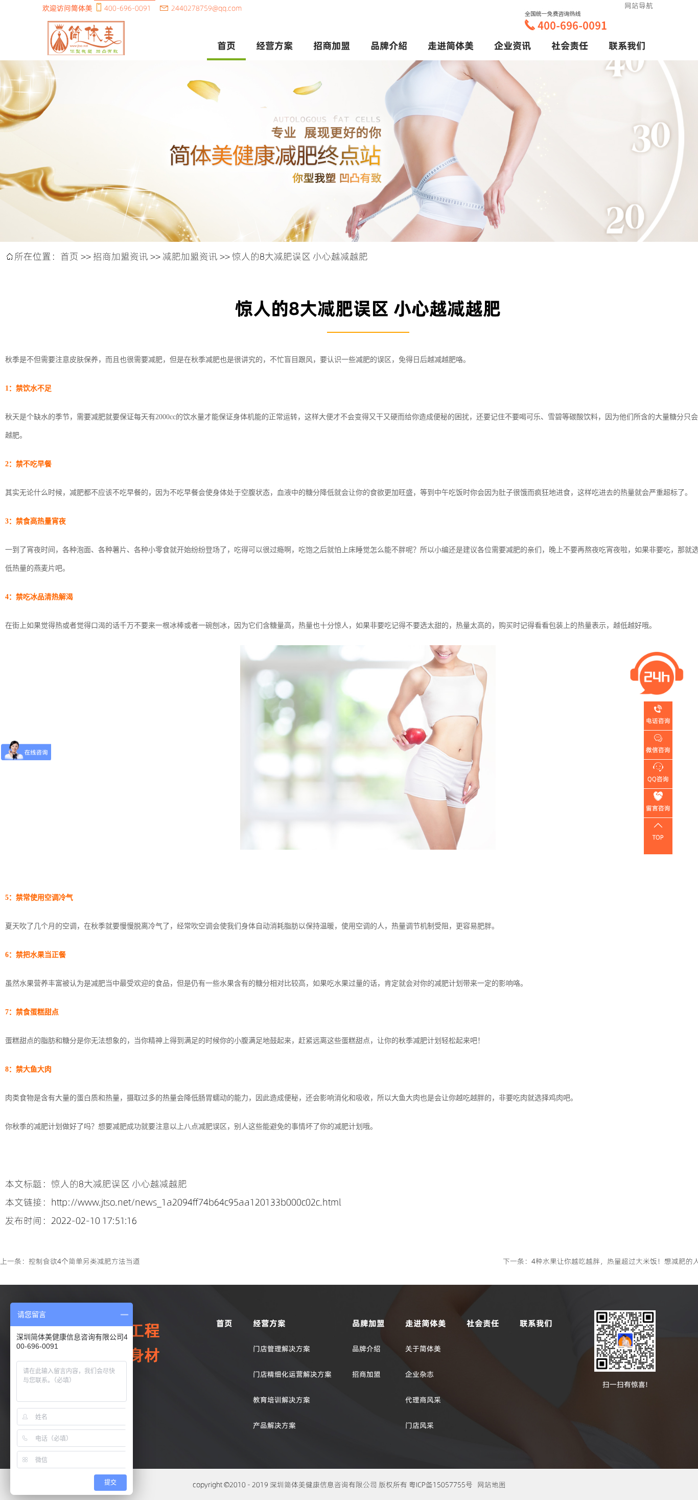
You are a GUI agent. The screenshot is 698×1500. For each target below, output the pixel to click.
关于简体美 (423, 1349)
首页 (226, 45)
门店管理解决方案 (281, 1349)
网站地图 (491, 1485)
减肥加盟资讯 (190, 256)
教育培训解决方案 (281, 1400)
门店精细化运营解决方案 (292, 1374)
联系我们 (627, 45)
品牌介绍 (366, 1349)
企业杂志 (419, 1374)
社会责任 (569, 45)
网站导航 (638, 6)
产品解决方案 (274, 1425)
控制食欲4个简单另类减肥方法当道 (84, 1261)
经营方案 (274, 45)
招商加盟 (366, 1374)
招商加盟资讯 (120, 256)
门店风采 (419, 1425)
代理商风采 (423, 1400)
